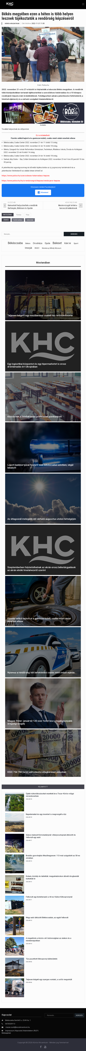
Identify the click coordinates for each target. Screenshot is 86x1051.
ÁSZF (36, 1031)
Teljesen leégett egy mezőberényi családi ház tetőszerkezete (40, 315)
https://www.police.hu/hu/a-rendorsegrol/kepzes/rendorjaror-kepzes (31, 181)
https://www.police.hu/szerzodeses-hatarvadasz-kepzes (25, 175)
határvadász (17, 220)
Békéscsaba (15, 243)
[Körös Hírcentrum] (8, 4)
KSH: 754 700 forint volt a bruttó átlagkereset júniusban (36, 772)
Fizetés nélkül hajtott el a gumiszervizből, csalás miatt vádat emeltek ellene (43, 138)
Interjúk (28, 248)
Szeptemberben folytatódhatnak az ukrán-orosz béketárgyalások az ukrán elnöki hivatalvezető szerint (41, 568)
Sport (76, 243)
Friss (27, 215)
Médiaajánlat (6, 1033)
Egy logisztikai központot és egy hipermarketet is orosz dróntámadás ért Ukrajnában (36, 365)
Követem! (44, 192)
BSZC (37, 248)
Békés (27, 243)
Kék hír (67, 243)
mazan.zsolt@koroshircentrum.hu (18, 1027)
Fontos (18, 215)
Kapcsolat (18, 1031)
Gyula (47, 243)
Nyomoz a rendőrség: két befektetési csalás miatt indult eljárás (41, 672)
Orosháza (37, 243)
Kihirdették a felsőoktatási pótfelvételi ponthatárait (34, 416)
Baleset (57, 243)
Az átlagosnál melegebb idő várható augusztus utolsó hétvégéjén (41, 519)
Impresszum (10, 1031)
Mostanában (43, 262)
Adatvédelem (28, 1031)
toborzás (30, 220)
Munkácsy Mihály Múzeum (51, 248)
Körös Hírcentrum (12, 23)
